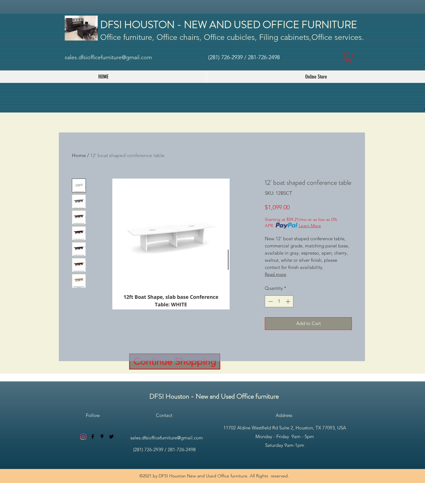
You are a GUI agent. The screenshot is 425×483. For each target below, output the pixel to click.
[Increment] (288, 301)
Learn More (310, 225)
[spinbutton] (279, 301)
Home (79, 155)
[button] (348, 57)
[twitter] (111, 436)
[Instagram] (83, 436)
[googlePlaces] (102, 436)
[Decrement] (270, 301)
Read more (275, 274)
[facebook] (93, 436)
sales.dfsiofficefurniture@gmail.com (108, 57)
